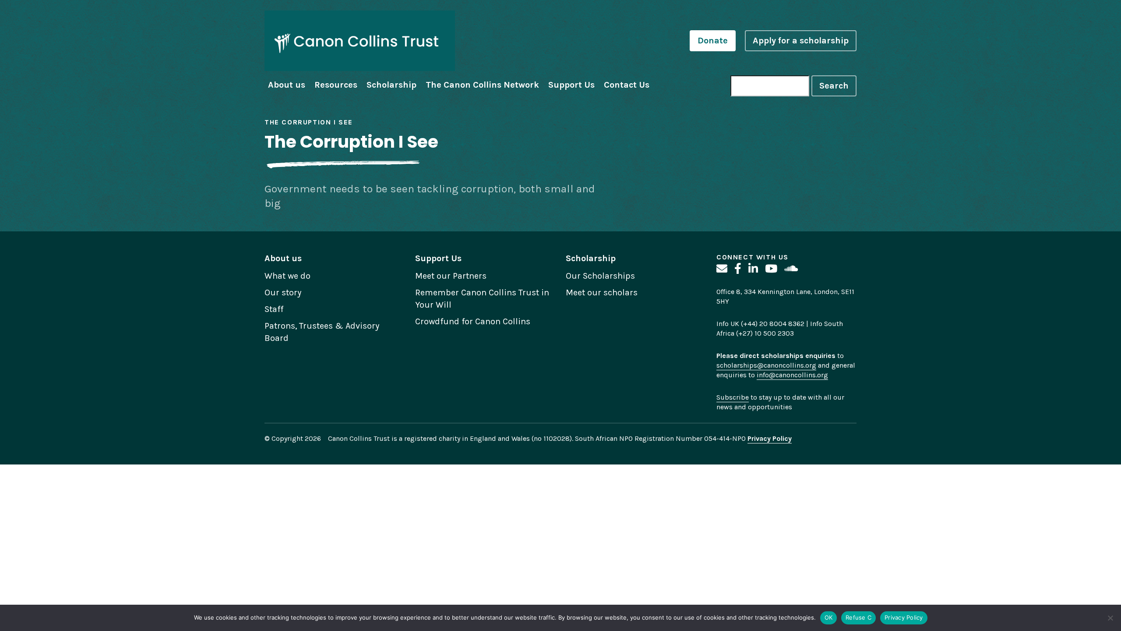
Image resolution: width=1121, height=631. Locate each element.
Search (834, 86)
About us (286, 85)
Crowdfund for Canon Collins (472, 321)
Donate (713, 40)
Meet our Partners (450, 276)
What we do (287, 276)
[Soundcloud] (791, 268)
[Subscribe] (721, 268)
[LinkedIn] (753, 268)
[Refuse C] (1110, 617)
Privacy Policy (904, 617)
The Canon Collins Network (482, 85)
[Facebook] (737, 268)
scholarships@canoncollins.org (766, 365)
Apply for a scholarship (801, 40)
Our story (282, 292)
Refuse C (858, 617)
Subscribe (732, 397)
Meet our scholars (602, 292)
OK (829, 617)
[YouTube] (771, 268)
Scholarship (391, 85)
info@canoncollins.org (792, 375)
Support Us (571, 85)
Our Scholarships (600, 276)
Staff (273, 309)
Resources (335, 85)
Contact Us (626, 85)
